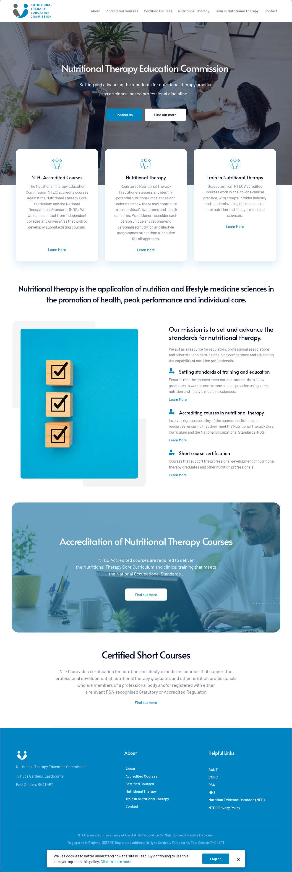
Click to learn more (116, 861)
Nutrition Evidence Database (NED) (237, 799)
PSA (212, 784)
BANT (213, 769)
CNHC (213, 777)
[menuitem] (96, 11)
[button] (239, 859)
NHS (212, 792)
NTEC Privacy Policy (224, 807)
